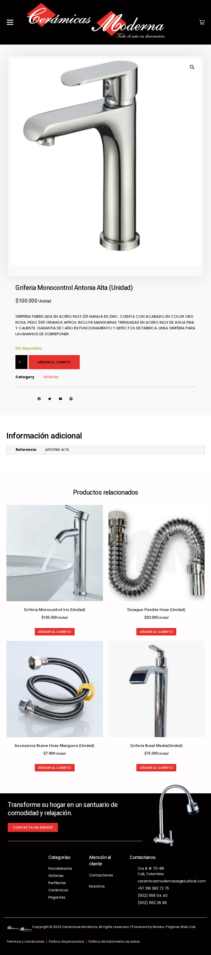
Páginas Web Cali (181, 926)
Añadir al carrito (54, 362)
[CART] (201, 22)
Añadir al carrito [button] (54, 631)
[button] (10, 22)
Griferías (50, 377)
